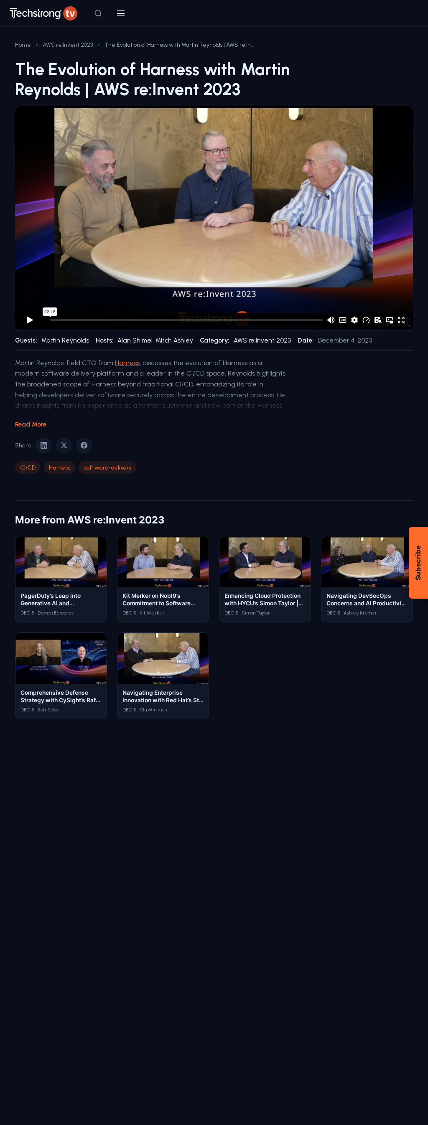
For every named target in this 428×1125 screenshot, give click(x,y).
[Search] (98, 13)
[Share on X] (63, 445)
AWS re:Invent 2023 (68, 44)
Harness (127, 363)
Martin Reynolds (65, 340)
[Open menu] (120, 13)
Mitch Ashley (174, 340)
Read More (30, 424)
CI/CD (28, 467)
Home (23, 44)
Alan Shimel (135, 340)
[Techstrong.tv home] (43, 13)
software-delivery (108, 467)
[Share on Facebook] (84, 445)
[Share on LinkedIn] (43, 445)
